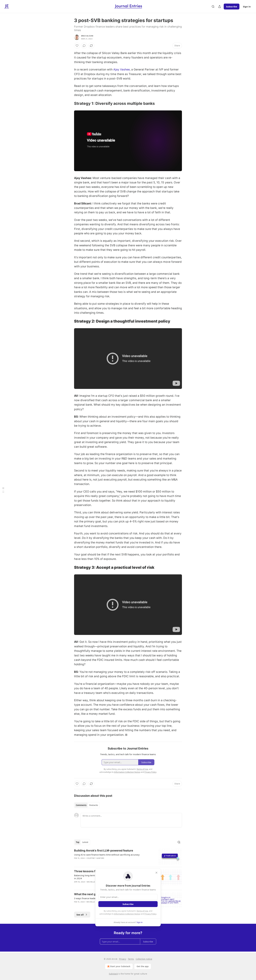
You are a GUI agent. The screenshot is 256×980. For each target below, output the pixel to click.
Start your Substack (120, 966)
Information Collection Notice (127, 913)
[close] (156, 872)
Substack (113, 973)
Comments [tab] (81, 805)
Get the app (143, 966)
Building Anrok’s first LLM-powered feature (103, 850)
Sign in (247, 6)
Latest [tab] (85, 842)
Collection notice (144, 958)
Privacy (122, 958)
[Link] (70, 103)
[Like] (77, 46)
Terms (131, 958)
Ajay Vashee (121, 69)
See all (80, 914)
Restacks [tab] (93, 805)
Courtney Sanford (95, 858)
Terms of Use (142, 911)
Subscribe (231, 6)
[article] (128, 857)
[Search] (213, 6)
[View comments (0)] (84, 46)
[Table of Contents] (3, 490)
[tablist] (87, 805)
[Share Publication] (220, 6)
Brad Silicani (87, 36)
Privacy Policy (150, 913)
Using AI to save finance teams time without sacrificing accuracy (107, 854)
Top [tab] (77, 842)
